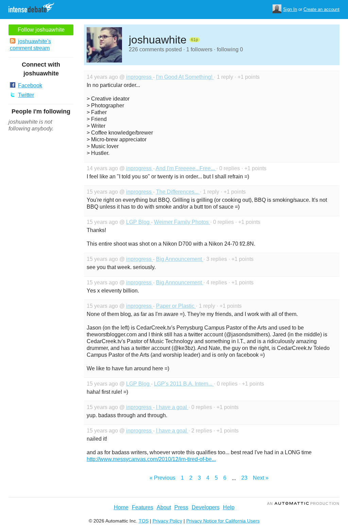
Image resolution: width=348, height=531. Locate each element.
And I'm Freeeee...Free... (186, 168)
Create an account (321, 9)
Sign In (290, 9)
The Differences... (178, 192)
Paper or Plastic (176, 306)
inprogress (139, 77)
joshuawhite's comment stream (30, 44)
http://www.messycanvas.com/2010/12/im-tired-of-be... (151, 459)
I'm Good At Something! (185, 77)
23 (244, 478)
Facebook (30, 85)
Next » (260, 478)
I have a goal (172, 407)
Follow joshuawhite (41, 30)
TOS (144, 521)
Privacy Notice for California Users (223, 521)
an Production (303, 503)
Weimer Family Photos (182, 222)
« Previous (162, 478)
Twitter (26, 95)
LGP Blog (138, 222)
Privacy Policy (167, 521)
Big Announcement (179, 259)
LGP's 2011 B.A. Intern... (184, 384)
